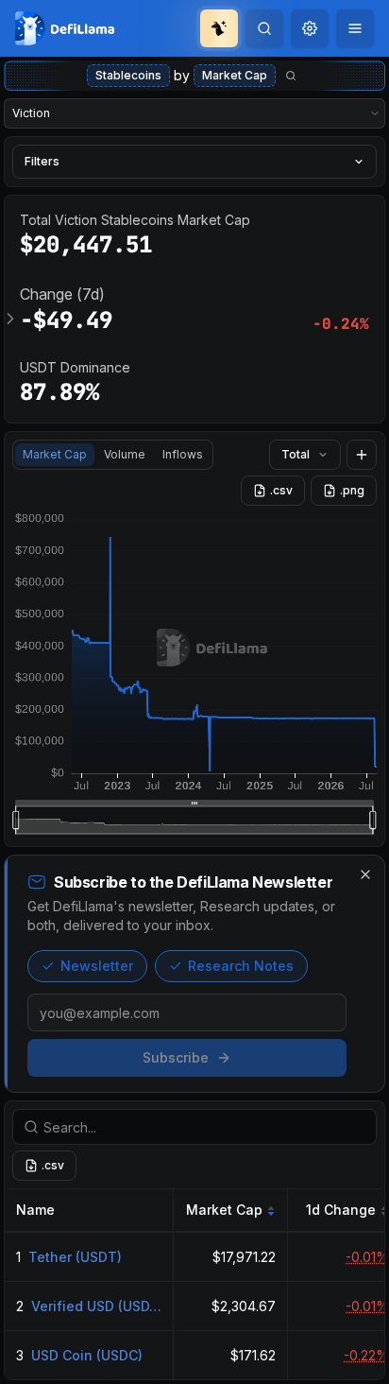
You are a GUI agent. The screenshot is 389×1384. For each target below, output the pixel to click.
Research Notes (241, 966)
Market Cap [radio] (55, 454)
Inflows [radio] (182, 454)
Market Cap (234, 75)
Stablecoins (128, 75)
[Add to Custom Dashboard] (362, 455)
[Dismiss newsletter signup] (365, 874)
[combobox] (310, 28)
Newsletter (96, 966)
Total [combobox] (295, 454)
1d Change (341, 1210)
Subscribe (176, 1057)
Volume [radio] (124, 454)
